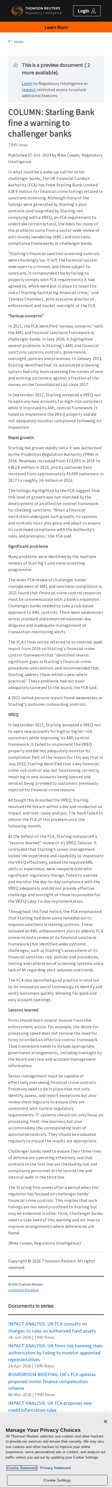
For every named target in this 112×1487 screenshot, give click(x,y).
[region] (56, 1450)
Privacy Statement (54, 1468)
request (29, 89)
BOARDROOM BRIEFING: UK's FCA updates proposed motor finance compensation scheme (52, 1374)
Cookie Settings (57, 1480)
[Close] (105, 1421)
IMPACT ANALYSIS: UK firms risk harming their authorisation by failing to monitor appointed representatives (55, 1345)
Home (18, 41)
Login (27, 83)
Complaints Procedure (23, 1290)
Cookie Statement (22, 1468)
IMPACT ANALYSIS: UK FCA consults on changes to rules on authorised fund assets (52, 1324)
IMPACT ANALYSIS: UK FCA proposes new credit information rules (50, 1403)
